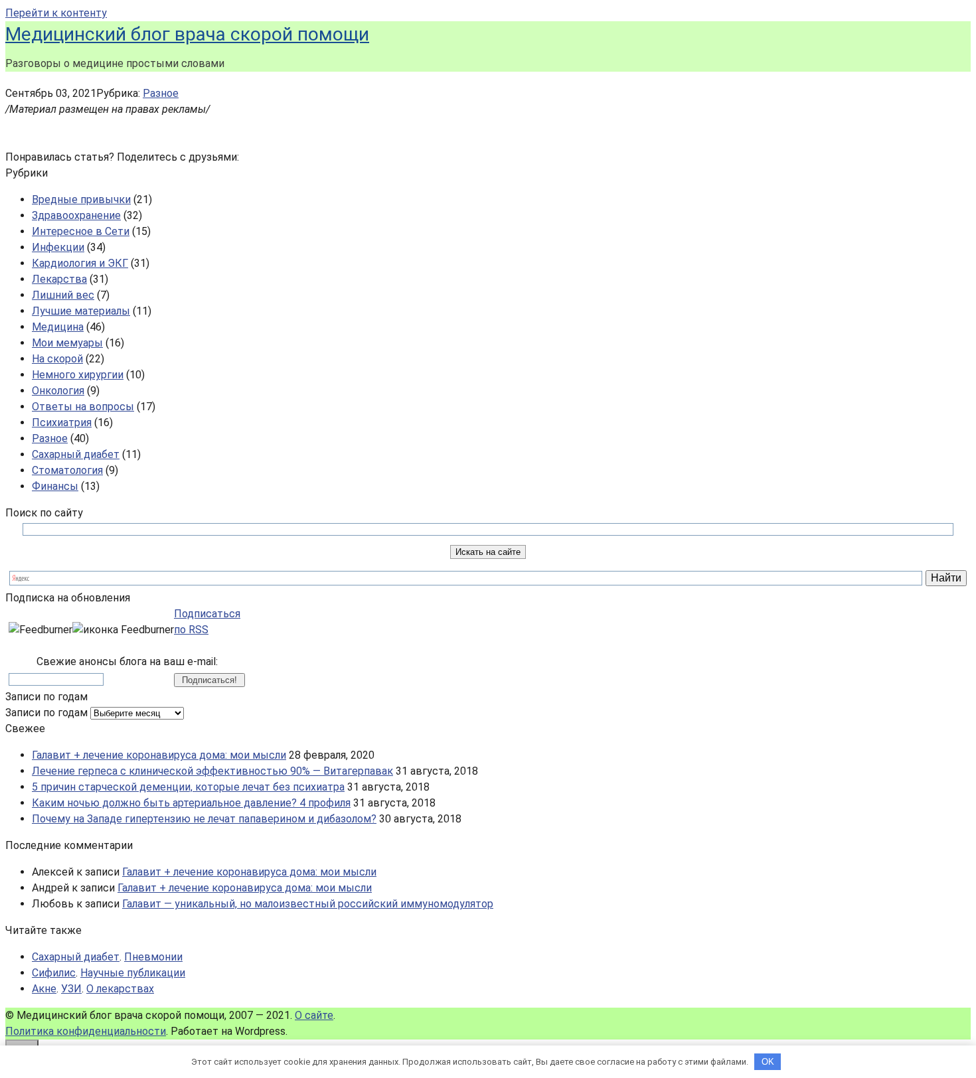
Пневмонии (153, 957)
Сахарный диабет (76, 454)
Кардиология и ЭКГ (80, 263)
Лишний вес (63, 295)
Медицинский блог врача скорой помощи (187, 34)
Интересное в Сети (80, 231)
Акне (44, 988)
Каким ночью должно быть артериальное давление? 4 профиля (191, 803)
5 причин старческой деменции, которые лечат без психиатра (188, 787)
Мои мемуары (67, 343)
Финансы (55, 486)
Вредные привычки (81, 199)
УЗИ (71, 988)
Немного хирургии (77, 374)
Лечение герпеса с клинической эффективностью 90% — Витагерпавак (212, 771)
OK (768, 1062)
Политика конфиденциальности (85, 1031)
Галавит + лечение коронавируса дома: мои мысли (159, 755)
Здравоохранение (76, 215)
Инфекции (58, 247)
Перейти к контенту (56, 13)
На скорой (57, 358)
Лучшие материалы (81, 311)
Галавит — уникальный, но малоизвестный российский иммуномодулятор (307, 903)
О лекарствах (120, 988)
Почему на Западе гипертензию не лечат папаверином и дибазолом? (204, 818)
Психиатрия (62, 422)
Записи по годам (46, 712)
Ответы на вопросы (83, 406)
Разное (161, 93)
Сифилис (54, 972)
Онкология (58, 390)
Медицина (58, 327)
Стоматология (67, 470)
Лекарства (59, 279)
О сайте (314, 1015)
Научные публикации (132, 972)
